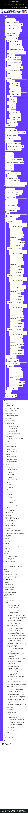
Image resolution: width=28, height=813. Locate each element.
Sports (6, 554)
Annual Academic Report (10, 416)
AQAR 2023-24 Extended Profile (16, 648)
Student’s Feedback (9, 584)
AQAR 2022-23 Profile (13, 627)
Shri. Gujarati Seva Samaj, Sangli (12, 408)
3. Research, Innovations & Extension (17, 720)
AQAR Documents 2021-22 (13, 605)
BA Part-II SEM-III (13, 474)
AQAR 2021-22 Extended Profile (15, 608)
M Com (8, 507)
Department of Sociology (14, 433)
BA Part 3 (11, 477)
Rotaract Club (8, 548)
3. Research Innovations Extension (17, 635)
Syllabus (7, 464)
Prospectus (8, 538)
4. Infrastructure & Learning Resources (17, 722)
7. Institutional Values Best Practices (18, 643)
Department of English (13, 430)
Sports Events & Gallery (12, 556)
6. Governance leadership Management (15, 641)
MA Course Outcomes (12, 461)
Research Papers (9, 579)
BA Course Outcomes (12, 456)
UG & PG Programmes (10, 423)
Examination (8, 541)
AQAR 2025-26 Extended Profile (16, 689)
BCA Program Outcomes (12, 449)
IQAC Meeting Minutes (12, 599)
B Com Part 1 (11, 484)
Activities (6, 553)
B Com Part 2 (11, 486)
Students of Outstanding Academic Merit (14, 546)
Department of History (13, 431)
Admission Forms (11, 520)
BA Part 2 (10, 472)
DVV (8, 732)
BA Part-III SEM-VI (14, 481)
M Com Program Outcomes (13, 453)
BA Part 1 (10, 467)
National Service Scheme (11, 563)
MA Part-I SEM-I (13, 499)
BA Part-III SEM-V (14, 479)
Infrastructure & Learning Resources (18, 617)
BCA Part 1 (11, 490)
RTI (5, 735)
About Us (6, 402)
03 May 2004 (10, 707)
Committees (8, 528)
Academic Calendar (9, 522)
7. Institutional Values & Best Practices (17, 729)
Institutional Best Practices (11, 523)
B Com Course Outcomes (12, 458)
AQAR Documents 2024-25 (13, 666)
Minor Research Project (10, 577)
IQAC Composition (11, 600)
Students (6, 536)
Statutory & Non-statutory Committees (15, 530)
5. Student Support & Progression (16, 724)
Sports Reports (10, 558)
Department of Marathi (13, 426)
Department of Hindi (13, 428)
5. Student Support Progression (17, 638)
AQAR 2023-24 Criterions (14, 650)
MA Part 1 (11, 497)
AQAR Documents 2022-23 (13, 625)
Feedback (6, 582)
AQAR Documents (9, 604)
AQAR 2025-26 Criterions (14, 691)
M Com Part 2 (11, 510)
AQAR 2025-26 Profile (13, 688)
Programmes (7, 421)
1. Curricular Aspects (14, 632)
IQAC (6, 597)
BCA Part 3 (11, 494)
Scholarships (8, 540)
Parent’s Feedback (9, 587)
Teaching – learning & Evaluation (17, 613)
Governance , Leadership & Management (15, 621)
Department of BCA (13, 443)
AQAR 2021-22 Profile (13, 607)
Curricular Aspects (14, 612)
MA (7, 495)
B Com (8, 482)
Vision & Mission (9, 405)
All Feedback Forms (9, 594)
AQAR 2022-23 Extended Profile (16, 628)
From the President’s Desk (11, 410)
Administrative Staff (9, 517)
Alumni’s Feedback (9, 589)
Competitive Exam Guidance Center (13, 568)
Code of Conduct (9, 418)
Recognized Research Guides (12, 574)
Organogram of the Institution (11, 415)
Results (7, 543)
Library (5, 569)
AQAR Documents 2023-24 (13, 645)
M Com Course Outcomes (12, 462)
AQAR (6, 602)
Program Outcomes (9, 444)
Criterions (9, 716)
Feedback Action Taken (10, 592)
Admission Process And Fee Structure (13, 518)
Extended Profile (10, 730)
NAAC (5, 595)
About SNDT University (10, 407)
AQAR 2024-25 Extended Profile (16, 669)
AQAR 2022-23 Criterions (14, 630)
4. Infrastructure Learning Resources (18, 636)
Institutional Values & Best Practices (18, 623)
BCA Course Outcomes (12, 459)
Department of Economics (14, 434)
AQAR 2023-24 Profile (13, 646)
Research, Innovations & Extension (17, 615)
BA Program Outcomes (12, 446)
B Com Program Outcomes (13, 448)
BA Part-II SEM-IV (14, 476)
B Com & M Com (10, 436)
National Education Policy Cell (13, 532)
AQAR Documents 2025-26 (13, 686)
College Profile (8, 403)
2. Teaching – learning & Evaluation (16, 719)
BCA (8, 441)
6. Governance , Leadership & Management (15, 726)
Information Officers (9, 737)
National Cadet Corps (10, 561)
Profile (8, 714)
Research (6, 571)
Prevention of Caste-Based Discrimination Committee (16, 534)
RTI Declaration (8, 738)
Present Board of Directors (11, 411)
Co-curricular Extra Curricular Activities (13, 566)
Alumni (6, 550)
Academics (6, 514)
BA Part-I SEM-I (13, 469)
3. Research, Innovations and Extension (16, 655)
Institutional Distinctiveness (11, 525)
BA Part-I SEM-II (13, 471)
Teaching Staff (8, 515)
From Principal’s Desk (10, 413)
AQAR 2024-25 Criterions (14, 671)
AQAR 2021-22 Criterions (14, 610)
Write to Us (6, 740)
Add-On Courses (9, 512)
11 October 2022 (10, 711)
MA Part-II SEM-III (14, 504)
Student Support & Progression (17, 618)
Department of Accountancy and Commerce (15, 439)
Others (6, 734)
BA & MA (9, 425)
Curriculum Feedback (10, 590)
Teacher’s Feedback (9, 586)
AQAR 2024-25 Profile (13, 668)
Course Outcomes (9, 454)
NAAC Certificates (9, 706)
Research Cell (8, 572)
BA (7, 466)
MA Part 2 (11, 502)
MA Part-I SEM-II (13, 500)
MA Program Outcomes (12, 451)
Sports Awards (10, 559)
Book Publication (9, 581)
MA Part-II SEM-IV (14, 505)
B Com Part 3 (11, 487)
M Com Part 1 (11, 509)
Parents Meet (8, 551)
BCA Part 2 (11, 492)
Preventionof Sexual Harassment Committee (15, 545)
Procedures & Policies (10, 420)
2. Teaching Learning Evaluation (17, 633)
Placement (7, 527)
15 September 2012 (11, 709)
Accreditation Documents (11, 712)
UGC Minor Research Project (11, 576)
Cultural (7, 564)
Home (5, 400)
